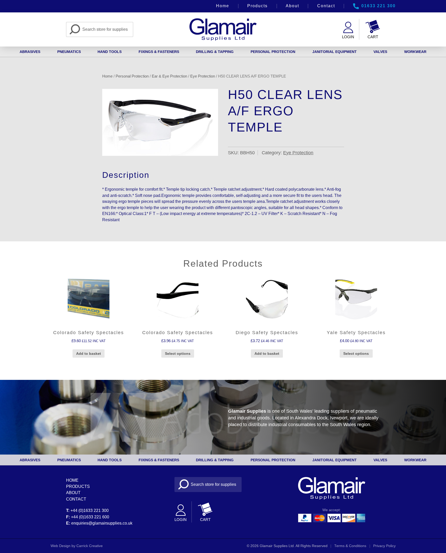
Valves (380, 52)
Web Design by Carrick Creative (77, 546)
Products (257, 5)
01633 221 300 (378, 5)
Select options (177, 353)
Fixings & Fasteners (159, 52)
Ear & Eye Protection (169, 76)
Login (348, 37)
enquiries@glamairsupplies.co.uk (101, 523)
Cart (373, 37)
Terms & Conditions (350, 546)
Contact (326, 5)
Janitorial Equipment (334, 52)
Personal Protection (273, 52)
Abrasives (30, 52)
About (292, 5)
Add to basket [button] (88, 353)
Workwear (415, 52)
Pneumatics (69, 52)
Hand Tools (110, 52)
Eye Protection (202, 76)
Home (222, 5)
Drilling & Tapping (215, 52)
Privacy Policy (384, 546)
